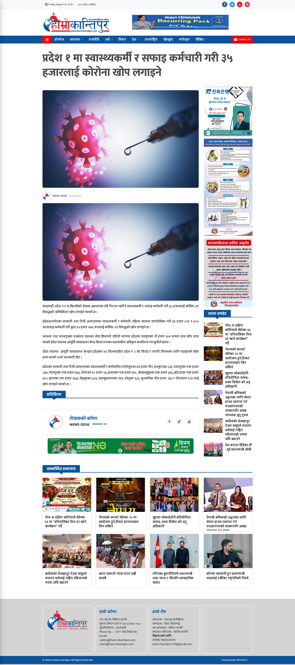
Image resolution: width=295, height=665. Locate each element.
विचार (122, 39)
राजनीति (94, 39)
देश (134, 39)
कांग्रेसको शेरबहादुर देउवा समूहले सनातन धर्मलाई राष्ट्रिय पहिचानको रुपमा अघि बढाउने (238, 430)
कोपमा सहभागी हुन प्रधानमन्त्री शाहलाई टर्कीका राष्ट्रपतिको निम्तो (227, 576)
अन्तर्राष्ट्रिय (151, 39)
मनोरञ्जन (184, 39)
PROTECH (241, 660)
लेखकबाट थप (100, 424)
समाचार (75, 39)
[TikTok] (179, 421)
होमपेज (59, 39)
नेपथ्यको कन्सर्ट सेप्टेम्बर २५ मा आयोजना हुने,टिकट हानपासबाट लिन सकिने (237, 358)
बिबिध (200, 39)
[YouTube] (239, 4)
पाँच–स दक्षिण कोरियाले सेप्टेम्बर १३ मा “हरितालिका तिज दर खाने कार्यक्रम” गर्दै (238, 334)
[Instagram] (247, 4)
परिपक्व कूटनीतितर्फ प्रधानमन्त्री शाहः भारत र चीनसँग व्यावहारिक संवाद (173, 578)
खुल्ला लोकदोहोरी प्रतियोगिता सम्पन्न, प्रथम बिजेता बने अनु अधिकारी (237, 380)
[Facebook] (224, 4)
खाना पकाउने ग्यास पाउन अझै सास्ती (117, 576)
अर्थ (107, 39)
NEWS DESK (60, 196)
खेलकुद (168, 39)
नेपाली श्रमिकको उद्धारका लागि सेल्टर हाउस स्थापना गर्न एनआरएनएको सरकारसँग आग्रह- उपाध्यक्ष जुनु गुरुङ (238, 404)
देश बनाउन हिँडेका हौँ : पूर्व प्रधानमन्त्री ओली (238, 447)
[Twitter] (232, 4)
